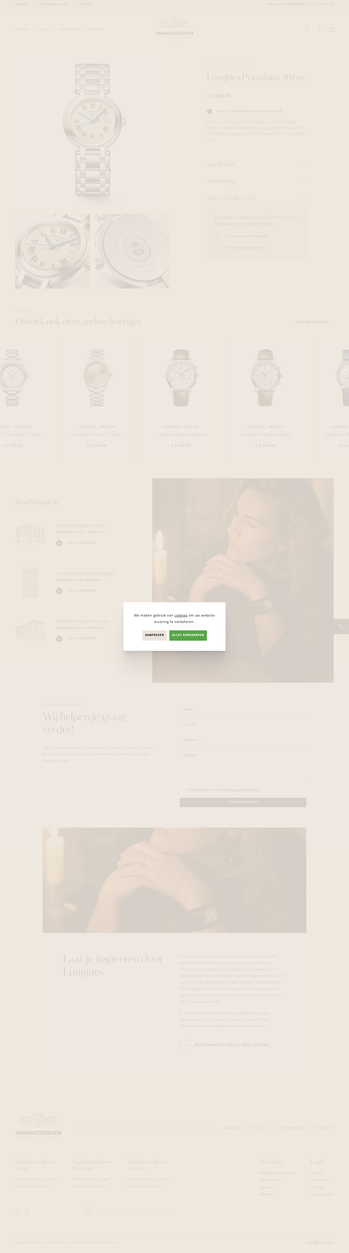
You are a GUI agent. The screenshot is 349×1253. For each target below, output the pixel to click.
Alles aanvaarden (188, 635)
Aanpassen (154, 635)
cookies (181, 616)
